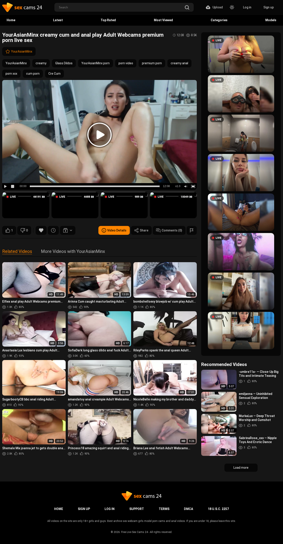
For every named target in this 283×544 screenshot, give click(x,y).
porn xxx (11, 73)
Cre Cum (54, 73)
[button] (25, 205)
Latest (58, 20)
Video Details (116, 230)
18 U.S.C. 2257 (218, 509)
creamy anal (179, 63)
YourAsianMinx (21, 51)
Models (270, 20)
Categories (219, 20)
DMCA (188, 509)
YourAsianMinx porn (95, 63)
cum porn (33, 73)
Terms (164, 509)
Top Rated (108, 20)
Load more (241, 467)
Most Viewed (163, 20)
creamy (41, 63)
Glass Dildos (64, 63)
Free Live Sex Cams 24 (134, 532)
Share (144, 230)
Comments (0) (172, 230)
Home (11, 20)
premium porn (152, 63)
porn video (126, 63)
